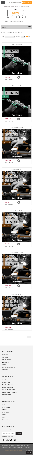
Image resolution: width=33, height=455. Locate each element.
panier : (27, 2)
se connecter (12, 2)
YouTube (7, 440)
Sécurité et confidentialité (8, 389)
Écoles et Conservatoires (8, 367)
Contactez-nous (6, 382)
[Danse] (17, 185)
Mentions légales (6, 394)
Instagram (14, 440)
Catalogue (5, 364)
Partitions (9, 32)
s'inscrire (18, 2)
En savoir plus (29, 450)
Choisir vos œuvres (7, 405)
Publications (5, 369)
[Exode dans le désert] (17, 227)
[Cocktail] (17, 60)
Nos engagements (6, 359)
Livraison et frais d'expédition (9, 392)
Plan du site (5, 419)
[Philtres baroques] (17, 102)
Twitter (10, 440)
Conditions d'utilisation (8, 384)
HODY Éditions (6, 407)
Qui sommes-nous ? (7, 354)
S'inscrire (18, 433)
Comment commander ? (8, 387)
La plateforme (5, 362)
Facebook (3, 440)
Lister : (18, 36)
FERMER (28, 452)
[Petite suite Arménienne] (17, 310)
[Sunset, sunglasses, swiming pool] (17, 144)
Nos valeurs (5, 357)
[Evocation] (17, 269)
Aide (3, 417)
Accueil (3, 32)
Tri (3, 36)
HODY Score (5, 412)
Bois (14, 32)
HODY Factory (5, 415)
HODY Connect (6, 410)
